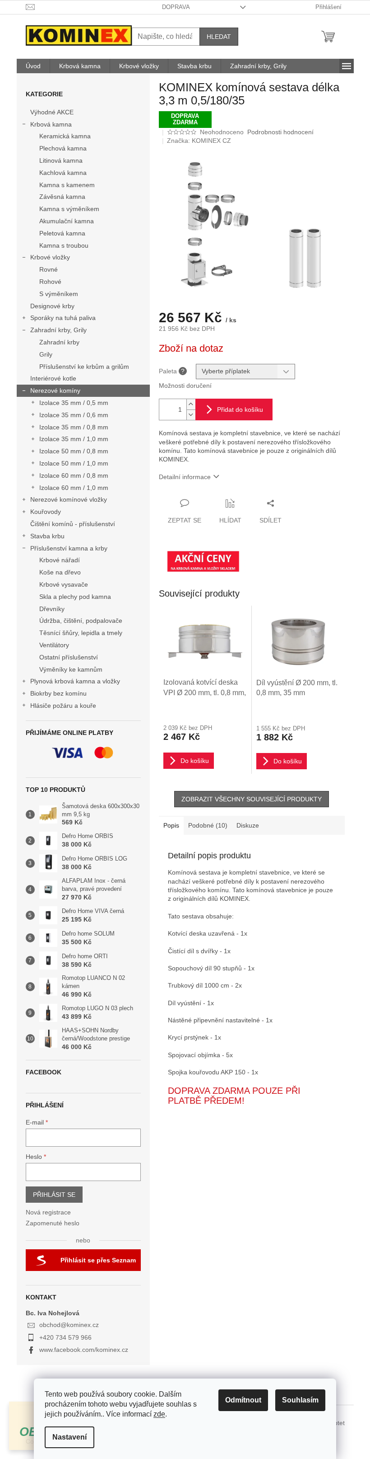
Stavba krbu (47, 536)
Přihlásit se (54, 1194)
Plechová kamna (63, 148)
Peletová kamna (62, 233)
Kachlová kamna (63, 172)
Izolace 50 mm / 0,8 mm (73, 451)
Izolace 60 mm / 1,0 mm (73, 487)
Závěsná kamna (62, 196)
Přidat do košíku (240, 409)
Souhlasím (300, 1400)
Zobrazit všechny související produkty (251, 799)
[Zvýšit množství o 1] (190, 404)
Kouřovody (45, 511)
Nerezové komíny (55, 390)
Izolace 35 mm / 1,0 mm (73, 438)
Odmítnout (243, 1400)
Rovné (48, 269)
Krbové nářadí (59, 560)
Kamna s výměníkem (69, 208)
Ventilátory (54, 645)
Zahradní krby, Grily (58, 330)
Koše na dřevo (60, 572)
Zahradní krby (59, 342)
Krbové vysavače (63, 584)
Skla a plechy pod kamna (75, 596)
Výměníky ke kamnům (70, 669)
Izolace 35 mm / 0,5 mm (73, 402)
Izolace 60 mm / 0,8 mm (73, 475)
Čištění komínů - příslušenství (72, 523)
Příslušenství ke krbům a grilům (84, 366)
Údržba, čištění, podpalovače (80, 620)
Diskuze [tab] (247, 825)
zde (159, 1414)
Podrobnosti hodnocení (280, 132)
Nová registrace (48, 1212)
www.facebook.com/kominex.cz (83, 1349)
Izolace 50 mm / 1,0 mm (73, 463)
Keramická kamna (65, 136)
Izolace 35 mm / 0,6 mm (73, 415)
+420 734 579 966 (65, 1337)
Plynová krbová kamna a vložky (75, 681)
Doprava (176, 7)
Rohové (50, 281)
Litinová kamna (61, 160)
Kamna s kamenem (67, 184)
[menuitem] (33, 66)
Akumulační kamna (66, 221)
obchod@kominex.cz (69, 1324)
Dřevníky (52, 608)
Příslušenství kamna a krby (68, 548)
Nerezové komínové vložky (68, 499)
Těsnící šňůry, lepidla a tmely (80, 632)
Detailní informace (185, 476)
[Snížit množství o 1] (190, 414)
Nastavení (69, 1437)
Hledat (219, 36)
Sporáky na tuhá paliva (63, 317)
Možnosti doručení (185, 385)
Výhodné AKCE (52, 112)
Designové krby (52, 306)
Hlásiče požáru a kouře (63, 705)
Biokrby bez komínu (58, 693)
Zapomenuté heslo (52, 1223)
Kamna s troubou (63, 245)
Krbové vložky (50, 257)
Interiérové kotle (53, 378)
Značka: (199, 140)
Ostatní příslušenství (68, 657)
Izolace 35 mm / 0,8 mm (73, 427)
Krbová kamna (51, 124)
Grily (45, 354)
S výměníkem (58, 293)
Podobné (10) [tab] (207, 825)
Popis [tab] (171, 825)
